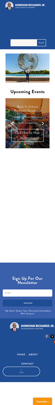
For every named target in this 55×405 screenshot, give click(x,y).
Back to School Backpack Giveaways (27, 108)
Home (21, 354)
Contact (27, 363)
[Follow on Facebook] (47, 336)
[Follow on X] (52, 336)
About (33, 354)
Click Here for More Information (27, 135)
